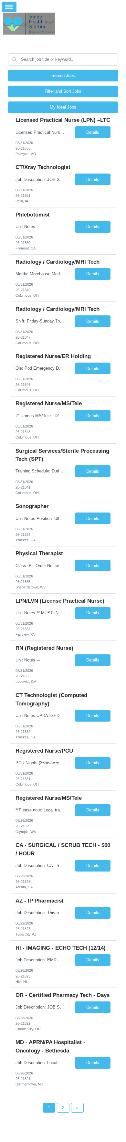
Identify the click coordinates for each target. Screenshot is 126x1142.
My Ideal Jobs (63, 107)
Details (92, 132)
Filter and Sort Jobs (63, 91)
